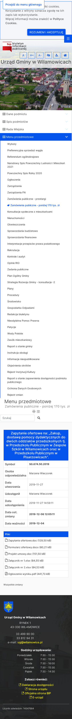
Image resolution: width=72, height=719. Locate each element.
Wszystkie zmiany (13, 584)
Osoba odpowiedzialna (15, 473)
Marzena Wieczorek (40, 473)
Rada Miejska (15, 129)
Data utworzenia (12, 484)
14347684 (28, 708)
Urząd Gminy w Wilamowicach (36, 62)
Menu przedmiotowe (20, 137)
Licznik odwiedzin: (13, 708)
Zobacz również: (36, 679)
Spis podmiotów (17, 121)
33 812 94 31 (25, 638)
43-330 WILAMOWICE (25, 627)
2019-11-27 (36, 484)
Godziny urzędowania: (36, 650)
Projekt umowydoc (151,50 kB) (26, 553)
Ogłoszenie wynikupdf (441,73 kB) (29, 573)
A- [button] (40, 55)
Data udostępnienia (14, 503)
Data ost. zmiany (11, 514)
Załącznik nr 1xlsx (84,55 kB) (26, 560)
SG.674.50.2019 (39, 464)
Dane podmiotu (16, 114)
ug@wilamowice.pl (29, 642)
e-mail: (25, 642)
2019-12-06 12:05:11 (42, 514)
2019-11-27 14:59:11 (41, 502)
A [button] (23, 55)
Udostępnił (12, 494)
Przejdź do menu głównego (23, 4)
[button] (48, 55)
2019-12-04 (36, 523)
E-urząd (37, 697)
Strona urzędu (37, 689)
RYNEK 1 (25, 623)
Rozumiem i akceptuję (46, 32)
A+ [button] (32, 55)
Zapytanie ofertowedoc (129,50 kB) (29, 540)
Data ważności (15, 523)
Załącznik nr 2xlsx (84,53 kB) (26, 567)
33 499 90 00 (25, 634)
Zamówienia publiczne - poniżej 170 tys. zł (37, 406)
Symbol (10, 464)
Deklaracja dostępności (37, 685)
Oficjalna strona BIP (37, 693)
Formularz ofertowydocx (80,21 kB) (29, 547)
